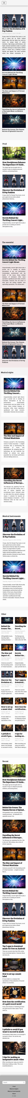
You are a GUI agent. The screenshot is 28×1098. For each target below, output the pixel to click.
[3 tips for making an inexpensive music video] (21, 728)
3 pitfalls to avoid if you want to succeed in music (13, 1030)
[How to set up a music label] (7, 701)
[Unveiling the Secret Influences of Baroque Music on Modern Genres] (14, 101)
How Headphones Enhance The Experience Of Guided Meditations (13, 164)
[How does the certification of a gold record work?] (21, 701)
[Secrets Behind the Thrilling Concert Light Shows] (14, 64)
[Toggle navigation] (4, 2)
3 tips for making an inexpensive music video (20, 737)
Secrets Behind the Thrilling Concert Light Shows (12, 73)
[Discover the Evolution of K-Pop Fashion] (14, 21)
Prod (14, 1086)
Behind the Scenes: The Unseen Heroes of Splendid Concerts (13, 130)
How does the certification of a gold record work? (20, 710)
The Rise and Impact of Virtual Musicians (13, 92)
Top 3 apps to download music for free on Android (21, 683)
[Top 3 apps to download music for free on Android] (21, 674)
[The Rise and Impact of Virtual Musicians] (14, 82)
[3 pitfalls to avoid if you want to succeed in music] (7, 728)
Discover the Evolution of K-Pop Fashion (13, 30)
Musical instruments (14, 1091)
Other (14, 1093)
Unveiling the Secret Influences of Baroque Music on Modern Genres (13, 111)
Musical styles (14, 1089)
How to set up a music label (7, 708)
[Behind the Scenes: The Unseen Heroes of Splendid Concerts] (14, 121)
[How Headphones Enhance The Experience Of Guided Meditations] (14, 153)
